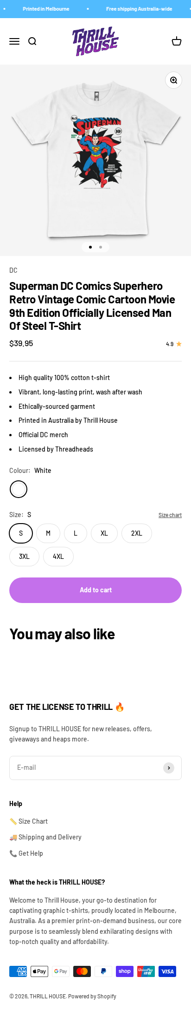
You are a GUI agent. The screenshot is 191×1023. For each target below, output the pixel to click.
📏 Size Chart (28, 821)
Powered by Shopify (92, 996)
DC (13, 270)
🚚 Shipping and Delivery (45, 837)
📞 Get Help (26, 853)
